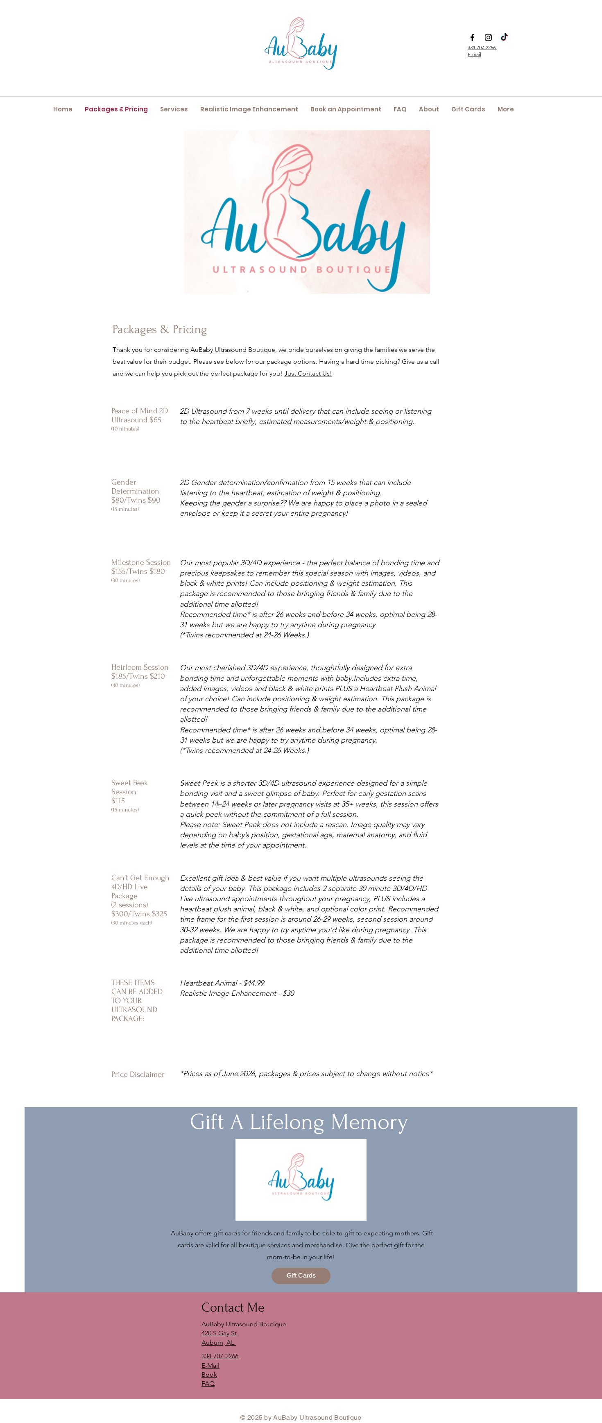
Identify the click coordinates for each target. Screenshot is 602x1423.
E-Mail (210, 1365)
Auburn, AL (218, 1342)
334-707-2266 (482, 47)
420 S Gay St (219, 1333)
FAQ (208, 1383)
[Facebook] (472, 37)
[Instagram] (488, 37)
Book (209, 1374)
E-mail (474, 54)
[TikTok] (504, 37)
